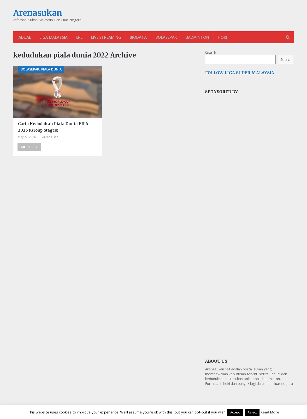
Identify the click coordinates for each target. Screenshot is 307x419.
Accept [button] (235, 412)
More (26, 147)
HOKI (222, 37)
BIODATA (138, 37)
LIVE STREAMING (106, 37)
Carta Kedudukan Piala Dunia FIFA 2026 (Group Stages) (53, 127)
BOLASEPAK (166, 37)
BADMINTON (197, 37)
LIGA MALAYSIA (54, 37)
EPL (79, 37)
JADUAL (24, 37)
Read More (269, 412)
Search (210, 52)
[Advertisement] (241, 179)
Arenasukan (37, 13)
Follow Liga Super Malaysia (239, 73)
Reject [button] (252, 412)
